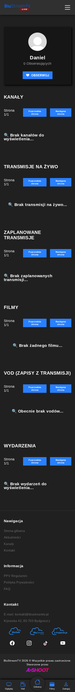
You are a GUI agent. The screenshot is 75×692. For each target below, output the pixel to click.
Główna (37, 687)
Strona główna (14, 531)
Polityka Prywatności (19, 582)
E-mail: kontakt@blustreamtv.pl (26, 614)
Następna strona (61, 112)
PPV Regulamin (15, 576)
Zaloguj (66, 689)
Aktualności (12, 537)
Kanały (9, 544)
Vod (23, 689)
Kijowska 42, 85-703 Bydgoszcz (27, 621)
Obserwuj (40, 75)
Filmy (52, 689)
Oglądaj (9, 689)
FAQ (7, 589)
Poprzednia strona (34, 112)
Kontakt (9, 550)
